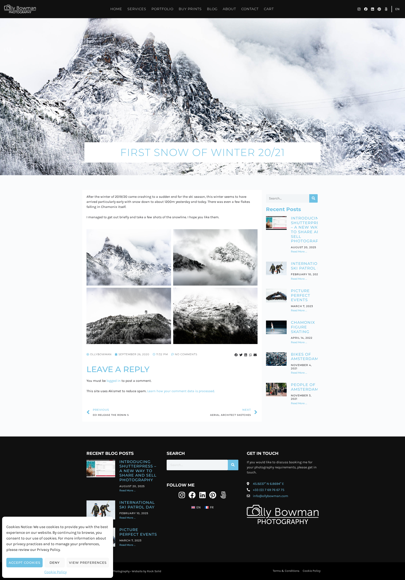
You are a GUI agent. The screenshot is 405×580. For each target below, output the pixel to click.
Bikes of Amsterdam (305, 356)
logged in (114, 381)
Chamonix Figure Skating (303, 327)
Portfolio (162, 9)
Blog (212, 9)
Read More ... (299, 251)
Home (116, 9)
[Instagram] (359, 9)
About (229, 9)
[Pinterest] (379, 9)
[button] (236, 354)
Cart (269, 9)
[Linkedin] (372, 9)
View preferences (88, 563)
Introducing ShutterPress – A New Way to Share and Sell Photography (308, 229)
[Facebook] (365, 9)
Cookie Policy (55, 572)
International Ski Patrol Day (308, 266)
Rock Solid (154, 571)
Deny (55, 563)
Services (136, 9)
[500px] (386, 9)
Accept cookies (24, 563)
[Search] (313, 198)
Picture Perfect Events (300, 295)
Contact (250, 9)
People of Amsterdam (305, 387)
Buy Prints (190, 9)
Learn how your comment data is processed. (181, 391)
